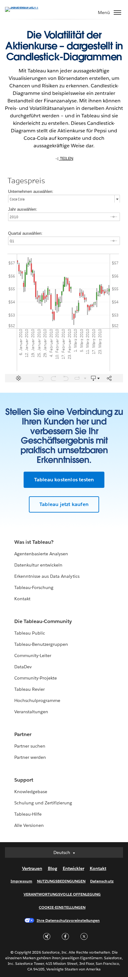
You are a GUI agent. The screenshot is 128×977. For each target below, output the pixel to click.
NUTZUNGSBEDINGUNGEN (61, 881)
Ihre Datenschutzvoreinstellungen (68, 920)
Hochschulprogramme (37, 700)
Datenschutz (101, 881)
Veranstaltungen (31, 711)
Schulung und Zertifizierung (43, 803)
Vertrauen (32, 868)
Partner (22, 734)
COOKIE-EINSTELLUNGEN (62, 907)
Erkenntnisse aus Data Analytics (47, 576)
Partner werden (30, 757)
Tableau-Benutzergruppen (41, 644)
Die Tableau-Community (43, 621)
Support (23, 780)
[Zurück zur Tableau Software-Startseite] (26, 6)
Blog (52, 868)
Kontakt (22, 598)
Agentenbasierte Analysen (41, 554)
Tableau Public (29, 633)
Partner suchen (29, 746)
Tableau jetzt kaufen (64, 504)
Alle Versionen (29, 825)
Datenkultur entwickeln (38, 565)
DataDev (23, 667)
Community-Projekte (35, 678)
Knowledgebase (30, 791)
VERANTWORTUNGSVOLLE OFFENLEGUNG (62, 894)
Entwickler (73, 868)
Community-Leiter (32, 655)
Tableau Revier (29, 689)
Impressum (21, 881)
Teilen (66, 158)
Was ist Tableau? (33, 542)
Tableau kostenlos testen (64, 479)
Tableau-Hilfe (28, 814)
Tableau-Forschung (33, 587)
